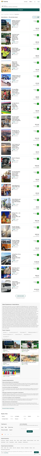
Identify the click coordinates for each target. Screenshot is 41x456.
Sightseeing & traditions (33, 332)
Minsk (7, 442)
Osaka (18, 440)
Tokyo (15, 440)
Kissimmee (3, 440)
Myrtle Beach (3, 442)
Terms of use (10, 427)
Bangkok (24, 440)
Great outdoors (23, 332)
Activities (5, 332)
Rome (2, 447)
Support (10, 429)
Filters (36, 17)
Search (21, 9)
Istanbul (21, 440)
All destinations (25, 442)
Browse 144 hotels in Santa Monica (8, 408)
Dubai (5, 447)
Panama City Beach (30, 440)
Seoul (35, 440)
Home (2, 14)
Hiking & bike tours (27, 334)
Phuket (31, 447)
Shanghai (7, 440)
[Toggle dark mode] (35, 2)
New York (14, 447)
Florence (22, 447)
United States (6, 14)
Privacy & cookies (4, 429)
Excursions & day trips (13, 332)
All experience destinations (5, 449)
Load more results (20, 295)
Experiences (12, 14)
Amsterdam (27, 447)
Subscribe (30, 431)
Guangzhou (20, 442)
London (16, 442)
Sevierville (11, 440)
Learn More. (6, 452)
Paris (7, 447)
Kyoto (38, 440)
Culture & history (18, 334)
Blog (6, 427)
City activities (6, 336)
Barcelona (18, 447)
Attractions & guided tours (8, 334)
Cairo (34, 447)
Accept (36, 452)
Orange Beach (11, 442)
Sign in (39, 1)
